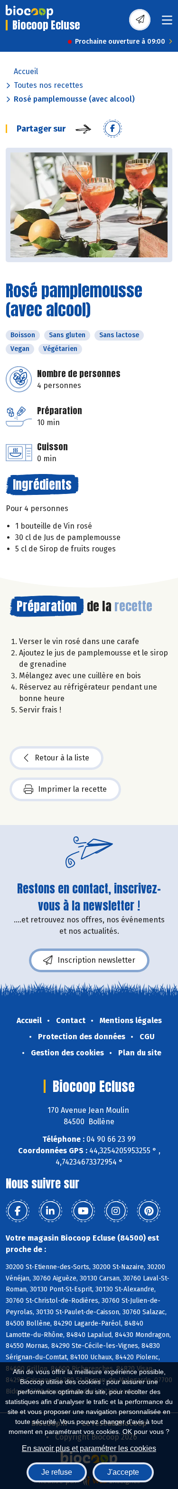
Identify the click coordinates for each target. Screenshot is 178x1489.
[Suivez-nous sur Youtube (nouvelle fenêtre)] (83, 1211)
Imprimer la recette (72, 789)
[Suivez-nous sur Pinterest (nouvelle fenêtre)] (148, 1211)
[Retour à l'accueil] (29, 12)
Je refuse (56, 1472)
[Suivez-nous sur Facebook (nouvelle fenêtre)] (17, 1211)
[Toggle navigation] (167, 23)
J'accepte (123, 1472)
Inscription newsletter (96, 960)
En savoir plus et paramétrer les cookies (89, 1448)
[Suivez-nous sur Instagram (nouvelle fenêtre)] (116, 1211)
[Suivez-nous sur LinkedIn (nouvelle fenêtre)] (50, 1211)
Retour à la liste (62, 757)
